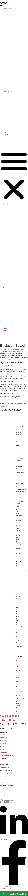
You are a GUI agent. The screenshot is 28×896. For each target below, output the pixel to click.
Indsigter (18, 596)
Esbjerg (5, 386)
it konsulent (3, 743)
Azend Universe (7, 91)
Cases (5, 132)
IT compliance (4, 734)
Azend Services (7, 9)
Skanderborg (22, 384)
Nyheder (18, 429)
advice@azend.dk (10, 715)
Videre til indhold (5, 1)
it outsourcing (4, 737)
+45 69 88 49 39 (10, 720)
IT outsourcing (17, 376)
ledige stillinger (4, 797)
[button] (14, 175)
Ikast (16, 384)
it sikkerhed (3, 740)
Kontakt (5, 134)
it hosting (3, 749)
